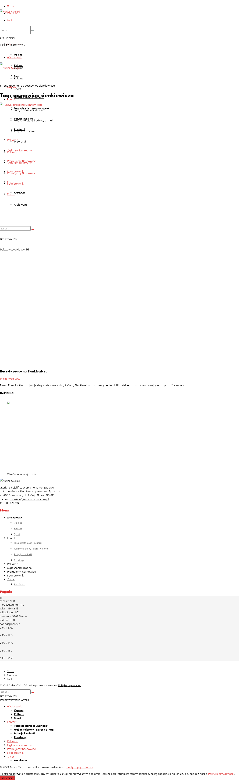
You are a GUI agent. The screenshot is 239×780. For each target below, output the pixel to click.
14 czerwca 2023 (10, 378)
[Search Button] (32, 30)
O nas (10, 6)
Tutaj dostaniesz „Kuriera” (28, 542)
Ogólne (18, 54)
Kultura (18, 78)
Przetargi (19, 560)
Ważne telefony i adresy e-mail (31, 548)
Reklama (12, 13)
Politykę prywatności (221, 773)
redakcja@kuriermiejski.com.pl (29, 499)
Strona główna (9, 85)
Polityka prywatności (69, 685)
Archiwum (19, 584)
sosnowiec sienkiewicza (40, 85)
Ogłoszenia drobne (19, 567)
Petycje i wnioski (23, 554)
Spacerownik (15, 575)
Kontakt (11, 20)
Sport (17, 89)
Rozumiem (7, 777)
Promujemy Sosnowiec (21, 571)
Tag (21, 85)
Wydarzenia (14, 57)
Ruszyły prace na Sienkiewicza (24, 371)
